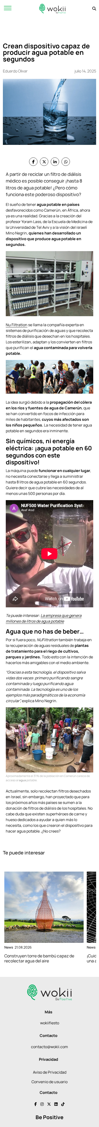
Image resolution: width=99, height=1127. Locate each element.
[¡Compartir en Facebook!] (33, 161)
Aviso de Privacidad (49, 1072)
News (8, 947)
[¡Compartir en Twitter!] (44, 161)
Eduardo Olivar (15, 71)
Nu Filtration (16, 324)
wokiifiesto (49, 1022)
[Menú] (7, 8)
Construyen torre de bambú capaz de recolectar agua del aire (39, 958)
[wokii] (52, 8)
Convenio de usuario (49, 1081)
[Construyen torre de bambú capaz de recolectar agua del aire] (44, 907)
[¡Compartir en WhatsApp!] (66, 161)
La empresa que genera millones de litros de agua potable (43, 618)
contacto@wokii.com (49, 1046)
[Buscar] (94, 8)
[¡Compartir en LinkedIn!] (55, 161)
